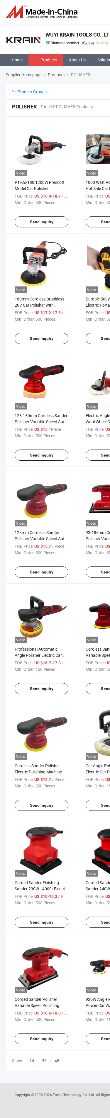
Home (17, 60)
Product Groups (32, 91)
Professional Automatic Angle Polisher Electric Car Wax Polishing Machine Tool (40, 655)
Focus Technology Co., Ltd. (74, 1094)
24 (31, 1060)
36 (44, 1060)
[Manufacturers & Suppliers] (43, 11)
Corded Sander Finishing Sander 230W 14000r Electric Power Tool (41, 889)
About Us (77, 60)
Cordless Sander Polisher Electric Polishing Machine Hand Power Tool (38, 772)
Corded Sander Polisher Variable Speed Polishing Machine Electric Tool (37, 1005)
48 (57, 1060)
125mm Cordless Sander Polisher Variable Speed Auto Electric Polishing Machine (41, 538)
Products (48, 60)
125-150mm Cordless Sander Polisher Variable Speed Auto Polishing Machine (41, 422)
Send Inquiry (41, 222)
